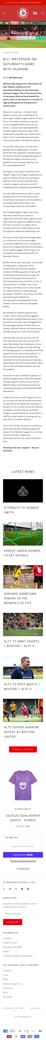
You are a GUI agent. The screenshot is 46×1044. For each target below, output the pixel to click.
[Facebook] (4, 888)
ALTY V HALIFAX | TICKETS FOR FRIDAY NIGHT (23, 3)
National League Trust (12, 983)
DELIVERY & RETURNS (12, 947)
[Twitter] (10, 888)
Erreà (5, 975)
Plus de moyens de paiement (23, 861)
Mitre (5, 992)
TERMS (6, 951)
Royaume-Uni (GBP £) (13, 1009)
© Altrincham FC (23, 1017)
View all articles (23, 749)
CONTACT (7, 938)
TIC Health (7, 997)
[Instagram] (16, 888)
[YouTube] (22, 888)
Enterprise (7, 970)
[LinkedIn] (28, 888)
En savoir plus (23, 868)
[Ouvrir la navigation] (3, 13)
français (35, 1008)
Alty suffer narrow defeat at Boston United (21, 731)
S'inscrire (13, 922)
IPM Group (8, 988)
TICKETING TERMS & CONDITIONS (18, 956)
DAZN (5, 979)
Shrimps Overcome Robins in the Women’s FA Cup (20, 598)
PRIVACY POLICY (10, 943)
